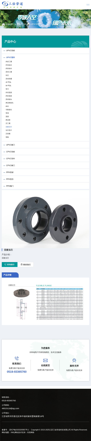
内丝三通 (9, 61)
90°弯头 (8, 85)
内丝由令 (9, 68)
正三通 (8, 123)
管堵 (7, 113)
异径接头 (9, 99)
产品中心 (24, 24)
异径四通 (9, 79)
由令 (7, 106)
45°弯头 (8, 82)
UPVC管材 (10, 50)
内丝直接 (9, 96)
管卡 (7, 89)
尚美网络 (30, 432)
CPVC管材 (10, 152)
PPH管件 (10, 179)
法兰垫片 (9, 130)
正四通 (8, 134)
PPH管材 (10, 172)
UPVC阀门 (10, 145)
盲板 (7, 137)
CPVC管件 (10, 159)
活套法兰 (9, 127)
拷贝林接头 (9, 103)
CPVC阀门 (10, 165)
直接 (7, 116)
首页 (16, 24)
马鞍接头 (9, 109)
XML (12, 432)
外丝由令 (9, 65)
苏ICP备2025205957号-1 (19, 430)
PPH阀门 (10, 186)
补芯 (7, 75)
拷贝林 (8, 120)
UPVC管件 (35, 24)
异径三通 (9, 72)
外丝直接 (9, 92)
